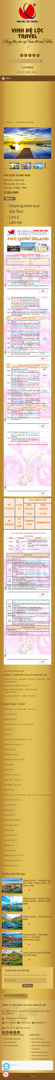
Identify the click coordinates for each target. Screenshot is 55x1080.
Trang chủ (9, 122)
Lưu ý (14, 217)
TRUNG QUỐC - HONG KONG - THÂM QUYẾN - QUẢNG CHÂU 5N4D (37, 901)
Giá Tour (16, 211)
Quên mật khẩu (10, 1042)
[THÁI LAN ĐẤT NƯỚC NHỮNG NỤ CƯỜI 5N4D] (12, 958)
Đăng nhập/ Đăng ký (12, 1039)
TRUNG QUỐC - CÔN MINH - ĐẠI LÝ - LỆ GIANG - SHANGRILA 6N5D (36, 937)
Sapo (33, 1076)
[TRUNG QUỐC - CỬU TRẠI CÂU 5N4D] (12, 922)
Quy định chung (37, 1039)
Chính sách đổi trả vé (40, 1056)
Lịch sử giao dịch (11, 1045)
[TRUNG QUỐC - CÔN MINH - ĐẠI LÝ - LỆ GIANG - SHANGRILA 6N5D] (12, 940)
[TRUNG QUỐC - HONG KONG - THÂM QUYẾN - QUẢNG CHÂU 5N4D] (12, 904)
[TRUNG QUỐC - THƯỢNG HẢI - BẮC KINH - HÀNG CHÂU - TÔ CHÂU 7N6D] (12, 886)
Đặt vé (9, 199)
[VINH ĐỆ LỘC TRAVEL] (27, 13)
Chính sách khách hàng (40, 1042)
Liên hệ (15, 222)
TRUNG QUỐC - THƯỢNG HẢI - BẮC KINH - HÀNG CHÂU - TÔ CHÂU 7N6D (37, 883)
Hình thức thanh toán (40, 1059)
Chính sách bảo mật (39, 1052)
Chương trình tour (24, 206)
